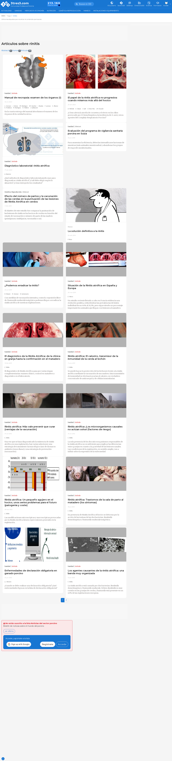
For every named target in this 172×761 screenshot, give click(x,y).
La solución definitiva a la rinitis (86, 231)
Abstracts (6, 50)
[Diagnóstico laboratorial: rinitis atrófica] (33, 140)
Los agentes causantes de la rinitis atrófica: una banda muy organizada (96, 572)
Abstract (78, 126)
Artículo (14, 93)
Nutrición (51, 11)
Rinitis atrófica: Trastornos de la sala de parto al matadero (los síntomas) (95, 501)
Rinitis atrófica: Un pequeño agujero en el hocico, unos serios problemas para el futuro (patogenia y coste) (31, 502)
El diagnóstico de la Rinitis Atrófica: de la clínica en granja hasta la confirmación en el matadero (32, 357)
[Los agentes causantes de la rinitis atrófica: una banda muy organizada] (96, 545)
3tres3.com (20, 3)
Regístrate (47, 644)
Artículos (26, 50)
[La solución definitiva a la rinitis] (96, 205)
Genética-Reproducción (70, 11)
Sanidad (18, 11)
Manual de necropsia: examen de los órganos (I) (33, 97)
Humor (16, 50)
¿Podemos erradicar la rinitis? (22, 285)
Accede (62, 644)
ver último (9, 631)
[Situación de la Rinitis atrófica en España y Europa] (96, 259)
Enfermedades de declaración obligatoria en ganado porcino (31, 572)
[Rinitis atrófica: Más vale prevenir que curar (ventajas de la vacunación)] (33, 401)
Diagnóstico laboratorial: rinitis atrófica (27, 165)
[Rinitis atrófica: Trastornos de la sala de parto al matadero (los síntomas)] (96, 474)
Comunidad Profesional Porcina (22, 6)
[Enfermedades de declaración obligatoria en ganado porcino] (33, 545)
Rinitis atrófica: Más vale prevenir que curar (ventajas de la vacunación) (30, 428)
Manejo (87, 11)
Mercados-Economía (34, 11)
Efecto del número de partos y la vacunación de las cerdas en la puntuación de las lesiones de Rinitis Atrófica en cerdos (32, 199)
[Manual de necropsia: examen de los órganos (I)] (33, 72)
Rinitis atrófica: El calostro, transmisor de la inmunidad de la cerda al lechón (93, 357)
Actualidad (6, 11)
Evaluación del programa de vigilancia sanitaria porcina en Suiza (95, 132)
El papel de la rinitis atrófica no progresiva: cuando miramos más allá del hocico (92, 99)
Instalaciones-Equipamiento (106, 11)
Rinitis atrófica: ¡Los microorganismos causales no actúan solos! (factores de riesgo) (95, 428)
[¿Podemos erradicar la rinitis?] (33, 259)
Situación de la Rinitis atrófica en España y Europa (92, 287)
